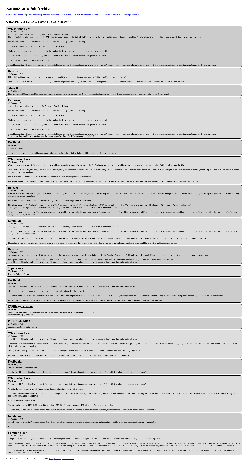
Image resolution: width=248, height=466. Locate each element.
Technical (22, 15)
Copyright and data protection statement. (61, 459)
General (76, 15)
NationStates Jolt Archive (28, 8)
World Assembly (34, 15)
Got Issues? (116, 15)
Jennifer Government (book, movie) (56, 15)
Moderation (105, 15)
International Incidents (90, 15)
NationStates (11, 15)
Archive (125, 15)
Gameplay (134, 15)
